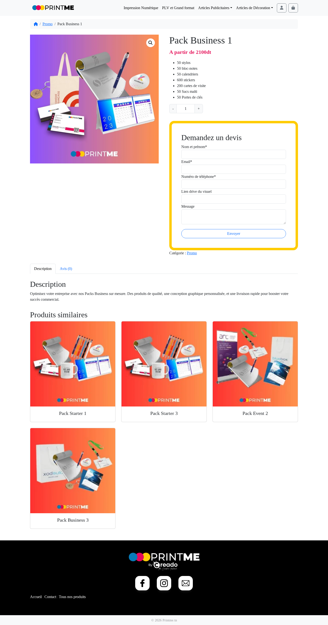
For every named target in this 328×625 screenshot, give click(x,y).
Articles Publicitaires (213, 8)
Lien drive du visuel (196, 191)
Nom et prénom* (194, 147)
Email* (186, 162)
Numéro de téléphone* (198, 177)
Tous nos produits (72, 597)
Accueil (36, 597)
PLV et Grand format (178, 8)
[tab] (43, 269)
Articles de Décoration (253, 8)
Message (187, 206)
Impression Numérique (141, 8)
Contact (50, 597)
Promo (48, 24)
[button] (150, 42)
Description (43, 269)
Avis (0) (66, 269)
